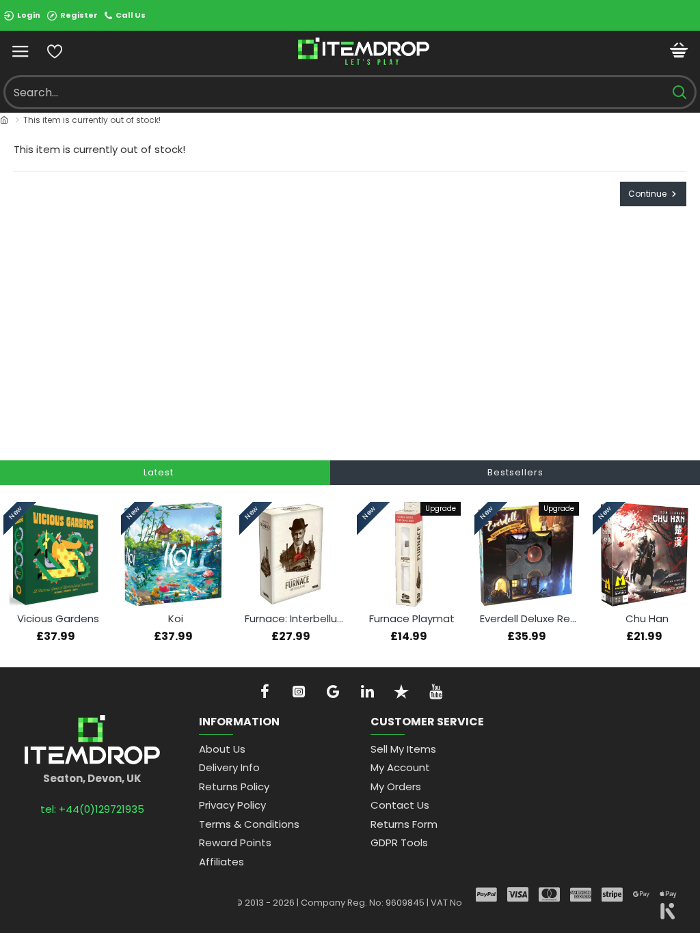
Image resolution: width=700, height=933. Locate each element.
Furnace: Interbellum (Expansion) (294, 619)
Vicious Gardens (58, 619)
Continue (647, 193)
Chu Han (647, 619)
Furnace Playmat (412, 619)
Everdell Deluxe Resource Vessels (529, 619)
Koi (175, 619)
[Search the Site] (679, 92)
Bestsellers (515, 472)
